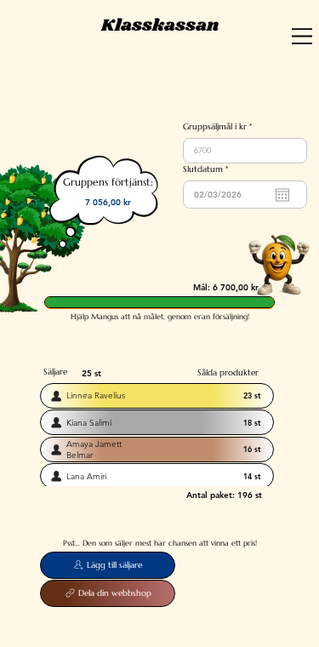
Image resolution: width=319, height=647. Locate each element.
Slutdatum (208, 169)
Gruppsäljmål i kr (215, 127)
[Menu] (302, 36)
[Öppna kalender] (282, 195)
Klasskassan (160, 25)
